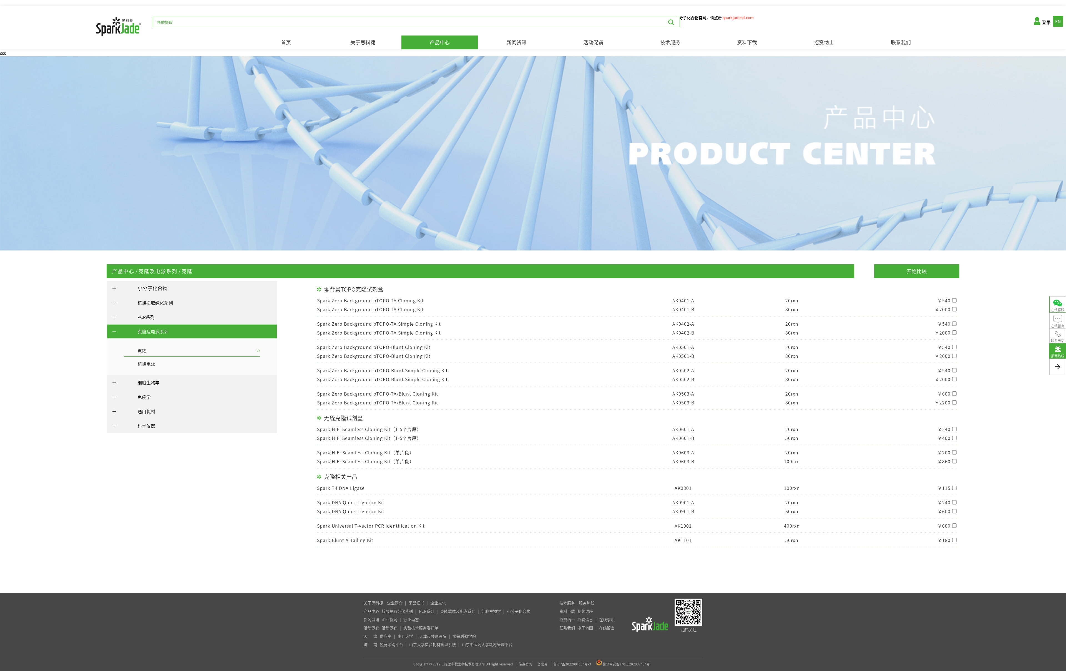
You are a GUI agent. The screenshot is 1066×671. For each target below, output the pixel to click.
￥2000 (943, 309)
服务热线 (586, 603)
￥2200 (943, 402)
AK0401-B (683, 309)
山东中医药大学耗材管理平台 (487, 644)
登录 (1046, 22)
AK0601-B (683, 438)
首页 (286, 42)
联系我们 (901, 42)
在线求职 (607, 619)
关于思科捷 (362, 42)
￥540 (944, 300)
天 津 (370, 636)
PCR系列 (426, 611)
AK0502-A (683, 370)
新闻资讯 (517, 42)
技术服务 (670, 42)
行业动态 (411, 619)
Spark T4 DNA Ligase (341, 488)
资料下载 (747, 42)
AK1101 (683, 540)
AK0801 (683, 488)
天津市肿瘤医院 (432, 636)
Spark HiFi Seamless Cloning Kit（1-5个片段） (369, 429)
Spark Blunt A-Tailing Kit (345, 540)
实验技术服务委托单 (420, 628)
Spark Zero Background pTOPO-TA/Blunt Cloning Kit (377, 393)
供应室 (385, 636)
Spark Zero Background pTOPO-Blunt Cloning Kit (374, 347)
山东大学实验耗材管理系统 (432, 644)
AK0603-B (683, 461)
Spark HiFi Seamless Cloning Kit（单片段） (365, 452)
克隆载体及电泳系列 (457, 611)
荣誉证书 (416, 603)
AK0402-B (683, 332)
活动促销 (593, 42)
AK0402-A (683, 323)
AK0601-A (683, 429)
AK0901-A (683, 502)
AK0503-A (683, 393)
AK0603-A (683, 452)
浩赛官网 (525, 664)
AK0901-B (683, 511)
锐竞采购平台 (391, 644)
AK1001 (683, 525)
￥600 (944, 393)
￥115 (944, 488)
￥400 (944, 438)
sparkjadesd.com (738, 17)
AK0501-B (683, 356)
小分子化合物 (152, 288)
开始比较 (917, 271)
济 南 (370, 644)
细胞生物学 (491, 611)
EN (1058, 21)
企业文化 (438, 603)
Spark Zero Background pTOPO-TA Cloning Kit (370, 300)
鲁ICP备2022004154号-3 (572, 664)
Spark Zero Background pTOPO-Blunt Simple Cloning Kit (382, 370)
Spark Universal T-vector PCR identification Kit (371, 525)
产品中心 (440, 42)
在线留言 (607, 628)
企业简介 (395, 603)
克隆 (187, 271)
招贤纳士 (824, 42)
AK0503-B (683, 402)
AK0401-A (683, 300)
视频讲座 (585, 611)
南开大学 (405, 636)
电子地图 (585, 628)
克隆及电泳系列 (158, 271)
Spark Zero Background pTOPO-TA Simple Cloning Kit (379, 323)
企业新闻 (389, 619)
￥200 (944, 452)
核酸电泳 (146, 363)
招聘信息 (585, 619)
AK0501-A (683, 347)
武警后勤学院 (464, 636)
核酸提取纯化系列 (397, 611)
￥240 (944, 429)
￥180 (944, 540)
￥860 (944, 461)
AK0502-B (683, 379)
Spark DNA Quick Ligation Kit (350, 502)
